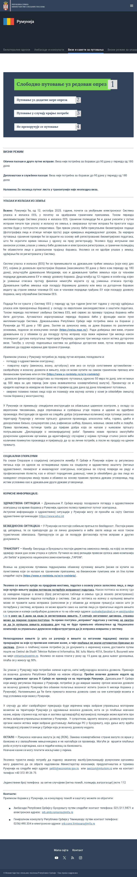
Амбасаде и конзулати (49, 49)
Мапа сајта (61, 850)
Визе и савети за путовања (86, 49)
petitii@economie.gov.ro (64, 768)
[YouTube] (56, 858)
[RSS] (73, 858)
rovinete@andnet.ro (103, 611)
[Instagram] (81, 858)
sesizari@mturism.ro (99, 768)
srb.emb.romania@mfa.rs (57, 812)
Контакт (77, 850)
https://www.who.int (51, 516)
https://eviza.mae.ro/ (73, 329)
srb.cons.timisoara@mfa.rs (78, 823)
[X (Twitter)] (64, 858)
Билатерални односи (16, 49)
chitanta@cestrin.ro (26, 655)
